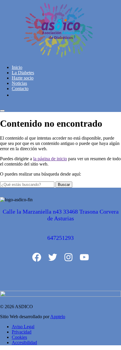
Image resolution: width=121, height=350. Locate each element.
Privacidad (21, 331)
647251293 (60, 238)
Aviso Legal (23, 326)
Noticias (19, 83)
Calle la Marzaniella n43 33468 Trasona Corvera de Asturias (61, 215)
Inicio (17, 67)
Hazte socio (22, 77)
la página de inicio (50, 158)
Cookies (19, 337)
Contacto (20, 88)
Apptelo (57, 316)
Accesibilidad (24, 342)
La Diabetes (23, 72)
